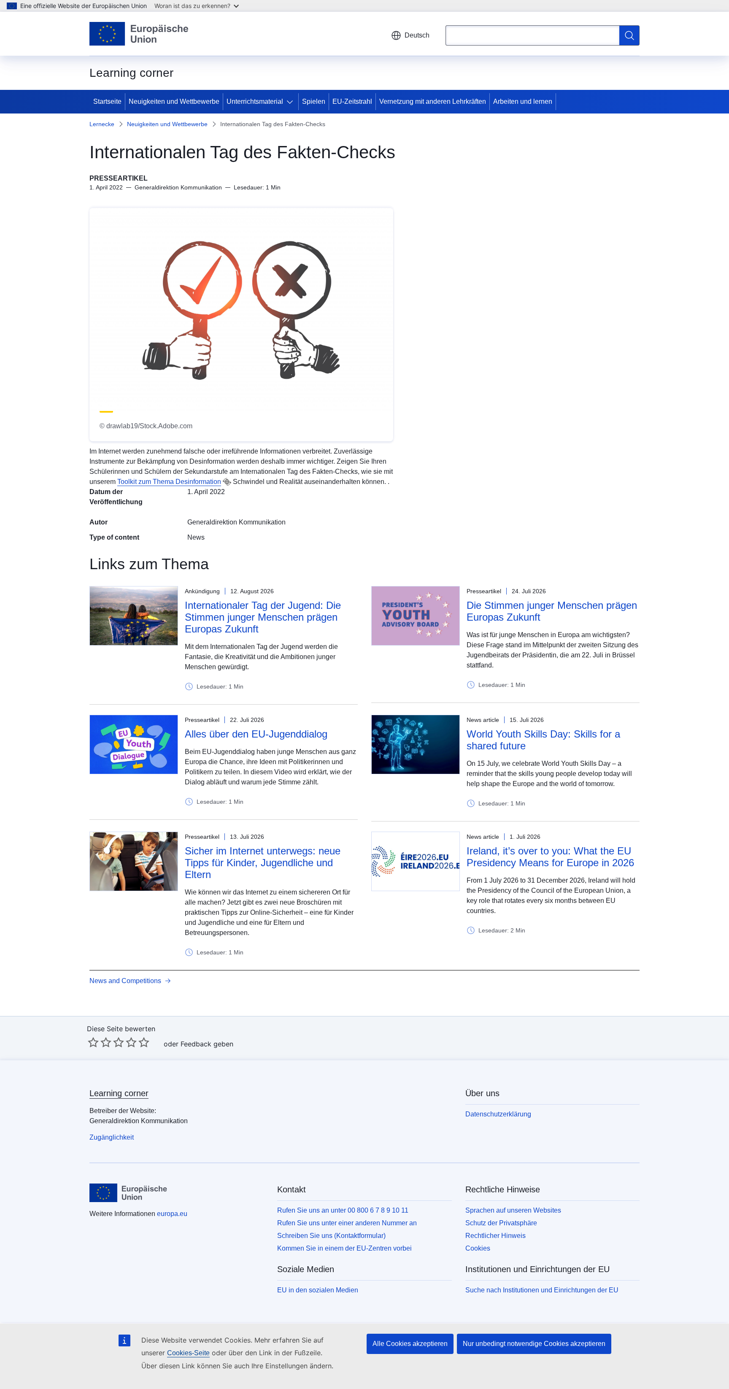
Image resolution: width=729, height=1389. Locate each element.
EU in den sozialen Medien (317, 1290)
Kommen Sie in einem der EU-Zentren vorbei (344, 1248)
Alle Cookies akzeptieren (410, 1343)
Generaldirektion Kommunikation (236, 522)
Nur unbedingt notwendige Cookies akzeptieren (534, 1343)
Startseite (107, 101)
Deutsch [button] (417, 35)
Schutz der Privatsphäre (501, 1223)
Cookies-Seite (188, 1353)
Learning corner (118, 1093)
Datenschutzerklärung (498, 1114)
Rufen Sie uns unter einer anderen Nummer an (347, 1223)
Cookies (477, 1248)
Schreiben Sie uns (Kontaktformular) (331, 1235)
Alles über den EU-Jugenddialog (256, 734)
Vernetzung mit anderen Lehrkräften (432, 101)
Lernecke (101, 124)
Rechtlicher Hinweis (495, 1235)
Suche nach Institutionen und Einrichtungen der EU (541, 1290)
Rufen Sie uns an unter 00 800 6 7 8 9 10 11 (342, 1210)
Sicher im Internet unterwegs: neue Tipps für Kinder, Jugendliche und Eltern (262, 862)
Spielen (313, 101)
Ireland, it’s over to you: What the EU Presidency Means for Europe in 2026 (550, 856)
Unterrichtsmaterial (255, 101)
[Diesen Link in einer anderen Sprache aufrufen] (227, 482)
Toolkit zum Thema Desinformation (169, 481)
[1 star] (93, 1042)
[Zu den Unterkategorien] (291, 101)
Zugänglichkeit (111, 1137)
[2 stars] (99, 1042)
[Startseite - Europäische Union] (139, 34)
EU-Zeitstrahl (352, 101)
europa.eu (172, 1213)
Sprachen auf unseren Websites (513, 1210)
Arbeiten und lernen (522, 101)
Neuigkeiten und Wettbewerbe (174, 101)
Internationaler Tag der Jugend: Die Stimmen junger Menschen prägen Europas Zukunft (263, 617)
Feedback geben (207, 1044)
